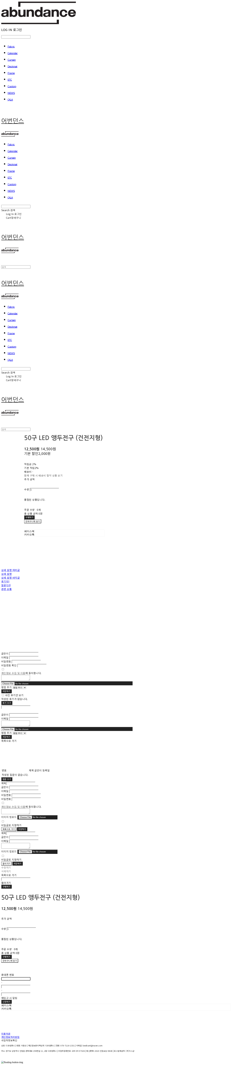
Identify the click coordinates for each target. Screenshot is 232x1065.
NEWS (11, 93)
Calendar (13, 53)
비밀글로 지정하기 (11, 825)
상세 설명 (6, 574)
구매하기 (6, 886)
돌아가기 (6, 863)
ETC (10, 80)
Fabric (11, 46)
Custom (12, 86)
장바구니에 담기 (10, 960)
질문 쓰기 (7, 779)
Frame (11, 73)
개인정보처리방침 (10, 1037)
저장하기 (6, 691)
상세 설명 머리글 (10, 570)
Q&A (10, 100)
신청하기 (6, 1001)
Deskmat (12, 66)
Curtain (12, 60)
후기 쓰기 (7, 702)
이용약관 (5, 1033)
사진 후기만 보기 (14, 695)
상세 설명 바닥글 (10, 577)
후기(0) (5, 581)
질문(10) (6, 585)
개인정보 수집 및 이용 (13, 673)
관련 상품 (6, 589)
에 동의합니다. (21, 673)
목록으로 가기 (9, 829)
